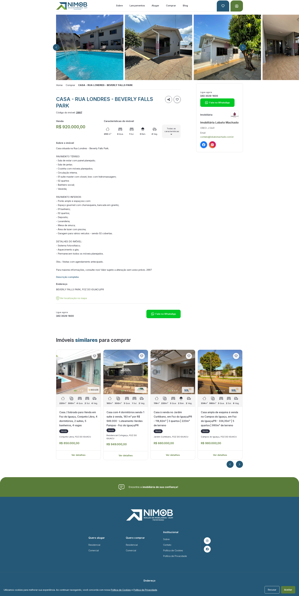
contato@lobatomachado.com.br (217, 136)
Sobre (119, 5)
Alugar (155, 5)
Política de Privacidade (175, 556)
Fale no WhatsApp (163, 314)
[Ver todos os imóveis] (235, 115)
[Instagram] (212, 144)
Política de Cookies (173, 550)
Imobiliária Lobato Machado (219, 122)
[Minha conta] (236, 6)
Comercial (93, 550)
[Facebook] (203, 144)
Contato (167, 545)
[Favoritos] (223, 6)
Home (59, 85)
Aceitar (288, 589)
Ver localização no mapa (73, 298)
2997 (79, 112)
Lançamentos (137, 5)
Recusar (272, 589)
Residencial (94, 545)
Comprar (171, 5)
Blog (185, 5)
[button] (56, 47)
